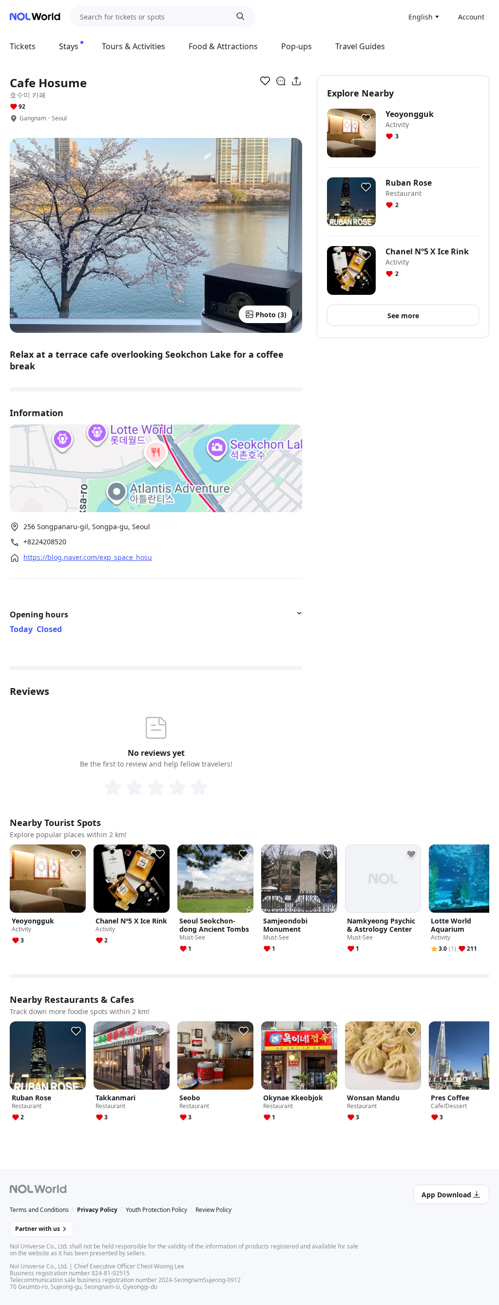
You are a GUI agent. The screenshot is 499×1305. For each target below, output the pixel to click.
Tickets (23, 46)
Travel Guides (360, 46)
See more (403, 315)
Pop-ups (296, 46)
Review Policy (213, 1210)
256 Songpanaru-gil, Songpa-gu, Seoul (86, 526)
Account (471, 17)
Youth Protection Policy (156, 1210)
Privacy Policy (97, 1210)
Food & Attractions (223, 46)
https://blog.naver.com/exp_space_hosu (87, 557)
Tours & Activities (133, 46)
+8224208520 (44, 541)
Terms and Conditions (39, 1210)
